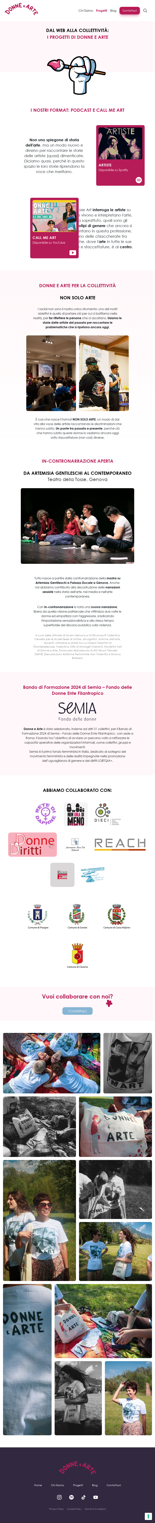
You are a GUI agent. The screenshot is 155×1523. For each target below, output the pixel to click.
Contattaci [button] (129, 10)
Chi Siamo (57, 1485)
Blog (95, 1485)
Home (38, 1485)
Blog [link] (113, 10)
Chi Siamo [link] (85, 10)
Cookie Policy (74, 1509)
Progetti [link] (101, 10)
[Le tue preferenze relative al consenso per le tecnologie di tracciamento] (148, 1516)
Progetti (78, 1485)
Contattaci (114, 1485)
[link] (22, 11)
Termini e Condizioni (95, 1509)
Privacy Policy (56, 1509)
